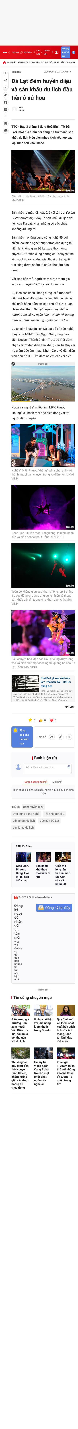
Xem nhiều (23, 62)
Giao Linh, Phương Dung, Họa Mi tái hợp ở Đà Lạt (22, 873)
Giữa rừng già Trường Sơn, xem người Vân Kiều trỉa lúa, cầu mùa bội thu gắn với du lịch (20, 1030)
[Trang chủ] (4, 62)
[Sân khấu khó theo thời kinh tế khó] (43, 857)
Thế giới (49, 62)
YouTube (28, 52)
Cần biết (38, 52)
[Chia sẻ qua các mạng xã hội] (69, 737)
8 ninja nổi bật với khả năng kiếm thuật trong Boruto (43, 1025)
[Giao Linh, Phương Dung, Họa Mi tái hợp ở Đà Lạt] (23, 857)
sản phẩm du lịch (24, 820)
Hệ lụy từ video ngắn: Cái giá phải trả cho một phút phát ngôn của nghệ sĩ (41, 1073)
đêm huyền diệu (33, 807)
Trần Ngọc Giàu (54, 813)
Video (32, 62)
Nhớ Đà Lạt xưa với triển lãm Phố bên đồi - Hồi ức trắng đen (56, 682)
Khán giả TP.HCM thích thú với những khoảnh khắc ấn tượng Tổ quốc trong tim (66, 1073)
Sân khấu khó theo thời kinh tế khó (43, 871)
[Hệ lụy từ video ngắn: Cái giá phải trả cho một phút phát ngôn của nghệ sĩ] (43, 1053)
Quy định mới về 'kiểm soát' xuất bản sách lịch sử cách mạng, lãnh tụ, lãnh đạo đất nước (66, 1030)
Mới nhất (12, 62)
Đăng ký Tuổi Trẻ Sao (65, 52)
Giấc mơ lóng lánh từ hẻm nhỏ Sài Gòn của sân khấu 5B (62, 875)
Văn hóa (16, 71)
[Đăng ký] (54, 908)
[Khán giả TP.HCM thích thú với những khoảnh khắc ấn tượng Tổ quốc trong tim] (66, 1053)
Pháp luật (59, 62)
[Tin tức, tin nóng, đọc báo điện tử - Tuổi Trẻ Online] (5, 52)
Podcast (15, 52)
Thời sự (39, 62)
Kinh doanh (71, 62)
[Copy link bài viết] (60, 737)
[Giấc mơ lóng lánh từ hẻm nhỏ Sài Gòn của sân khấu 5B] (63, 857)
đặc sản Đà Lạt (49, 820)
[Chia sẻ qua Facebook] (52, 737)
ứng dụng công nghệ (26, 813)
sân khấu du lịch (23, 827)
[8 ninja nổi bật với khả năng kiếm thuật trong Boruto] (43, 1010)
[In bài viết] (6, 131)
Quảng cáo (47, 52)
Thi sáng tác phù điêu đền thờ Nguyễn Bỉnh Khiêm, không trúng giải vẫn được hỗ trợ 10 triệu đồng (20, 1074)
